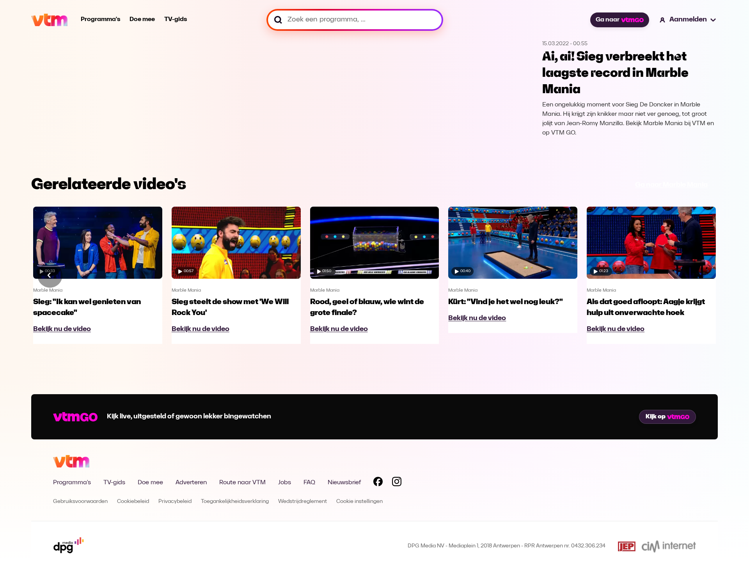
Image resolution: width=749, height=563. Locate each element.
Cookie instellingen (359, 502)
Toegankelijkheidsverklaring (235, 502)
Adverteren (191, 483)
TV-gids (175, 19)
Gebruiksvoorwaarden (80, 502)
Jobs (284, 483)
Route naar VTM (242, 483)
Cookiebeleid (133, 502)
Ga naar (607, 20)
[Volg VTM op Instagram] (396, 483)
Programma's (100, 19)
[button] (688, 20)
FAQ (309, 483)
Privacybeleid (175, 502)
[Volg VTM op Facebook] (378, 483)
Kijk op (656, 417)
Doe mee (142, 19)
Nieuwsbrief (344, 483)
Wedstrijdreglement (302, 502)
